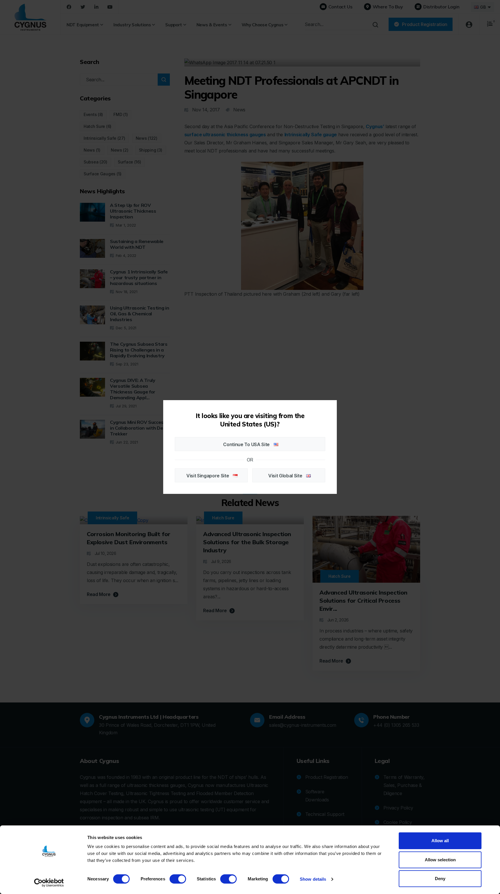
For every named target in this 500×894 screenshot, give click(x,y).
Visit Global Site (285, 476)
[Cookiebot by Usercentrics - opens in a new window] (49, 882)
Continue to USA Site (247, 444)
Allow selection (440, 859)
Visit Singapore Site (208, 476)
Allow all (440, 840)
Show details (313, 879)
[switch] (178, 879)
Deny (440, 878)
